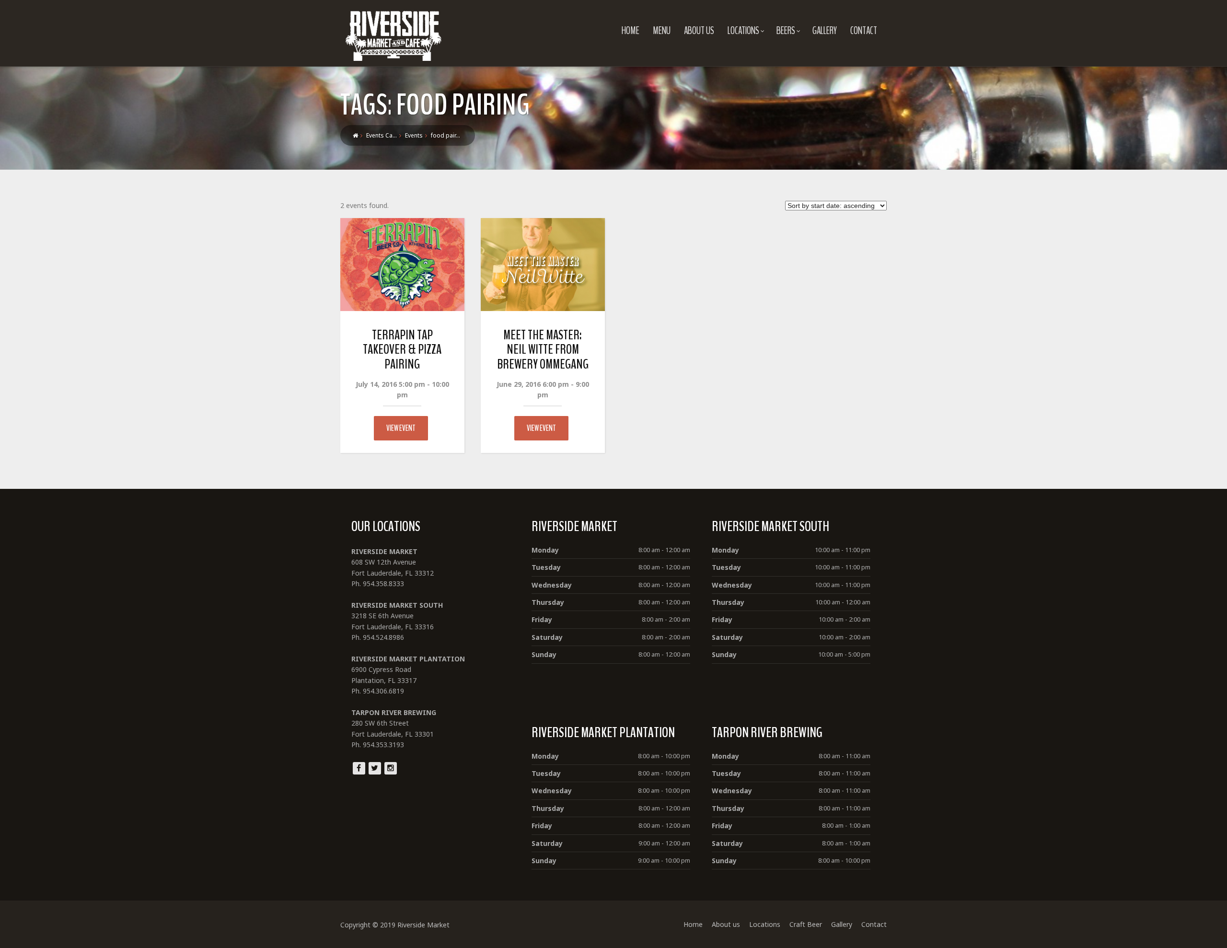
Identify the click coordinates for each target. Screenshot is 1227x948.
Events (414, 135)
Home (630, 30)
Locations (743, 30)
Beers (785, 30)
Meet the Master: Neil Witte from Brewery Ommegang (543, 350)
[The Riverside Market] (393, 33)
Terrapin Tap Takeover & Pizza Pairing (402, 350)
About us (699, 30)
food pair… (445, 135)
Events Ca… (381, 135)
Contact (863, 30)
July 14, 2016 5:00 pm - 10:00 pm (402, 389)
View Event (401, 428)
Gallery (824, 30)
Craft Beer (805, 924)
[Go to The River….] (355, 135)
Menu (662, 30)
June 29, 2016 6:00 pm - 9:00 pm (543, 389)
